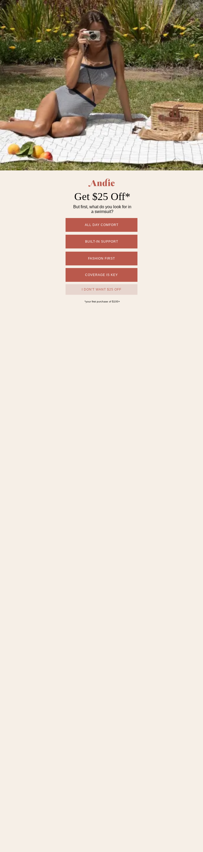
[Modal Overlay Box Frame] (101, 426)
